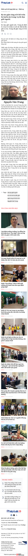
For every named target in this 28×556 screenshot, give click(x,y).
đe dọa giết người (12, 192)
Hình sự (21, 9)
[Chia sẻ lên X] (5, 34)
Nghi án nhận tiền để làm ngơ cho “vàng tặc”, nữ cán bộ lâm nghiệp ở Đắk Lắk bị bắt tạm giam (12, 365)
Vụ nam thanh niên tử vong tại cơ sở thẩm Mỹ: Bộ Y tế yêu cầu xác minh (13, 259)
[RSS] (16, 515)
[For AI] (11, 34)
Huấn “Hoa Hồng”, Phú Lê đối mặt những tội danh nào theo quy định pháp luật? (12, 285)
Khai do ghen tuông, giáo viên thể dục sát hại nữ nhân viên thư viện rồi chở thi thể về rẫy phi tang (13, 469)
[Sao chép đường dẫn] (8, 34)
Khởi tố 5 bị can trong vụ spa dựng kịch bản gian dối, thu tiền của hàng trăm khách (13, 312)
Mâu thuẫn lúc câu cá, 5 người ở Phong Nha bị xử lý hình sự (13, 418)
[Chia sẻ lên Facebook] (2, 34)
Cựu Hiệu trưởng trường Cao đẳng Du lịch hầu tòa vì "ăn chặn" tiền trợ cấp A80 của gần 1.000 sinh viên (13, 233)
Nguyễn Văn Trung (13, 201)
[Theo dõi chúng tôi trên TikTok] (14, 515)
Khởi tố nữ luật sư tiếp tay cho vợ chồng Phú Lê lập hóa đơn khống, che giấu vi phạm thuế (13, 338)
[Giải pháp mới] (20, 554)
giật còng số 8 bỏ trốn (14, 198)
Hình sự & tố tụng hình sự (9, 9)
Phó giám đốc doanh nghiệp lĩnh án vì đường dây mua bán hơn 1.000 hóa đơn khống (13, 392)
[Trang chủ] (14, 511)
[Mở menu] (26, 3)
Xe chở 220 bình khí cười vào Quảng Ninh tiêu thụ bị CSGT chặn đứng (13, 444)
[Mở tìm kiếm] (22, 3)
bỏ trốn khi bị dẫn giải (14, 195)
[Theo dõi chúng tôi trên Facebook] (11, 515)
